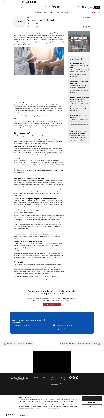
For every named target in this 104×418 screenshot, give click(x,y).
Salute (51, 12)
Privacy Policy (69, 325)
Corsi (35, 379)
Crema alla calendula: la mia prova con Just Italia (78, 82)
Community (37, 12)
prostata (60, 35)
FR (86, 7)
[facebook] (70, 377)
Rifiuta (92, 406)
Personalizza (91, 402)
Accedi (91, 7)
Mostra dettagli (22, 415)
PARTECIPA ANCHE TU (52, 304)
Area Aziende (96, 12)
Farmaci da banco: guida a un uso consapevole (78, 116)
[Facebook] (80, 27)
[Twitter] (83, 27)
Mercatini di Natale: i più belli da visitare (20, 343)
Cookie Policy (63, 379)
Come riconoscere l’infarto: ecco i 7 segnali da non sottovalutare (78, 132)
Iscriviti (97, 7)
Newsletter (53, 381)
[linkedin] (77, 377)
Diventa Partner (54, 384)
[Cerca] (22, 7)
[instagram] (74, 377)
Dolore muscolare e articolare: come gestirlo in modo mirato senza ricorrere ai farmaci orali (79, 99)
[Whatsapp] (86, 27)
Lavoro (58, 12)
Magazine (65, 12)
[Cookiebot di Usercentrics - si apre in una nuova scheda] (9, 415)
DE (83, 7)
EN (79, 7)
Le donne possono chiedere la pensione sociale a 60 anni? (78, 343)
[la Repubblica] (29, 2)
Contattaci (53, 379)
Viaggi (45, 12)
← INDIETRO (19, 21)
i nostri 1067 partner (26, 399)
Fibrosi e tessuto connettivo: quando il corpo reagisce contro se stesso (78, 65)
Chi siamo (53, 377)
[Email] (89, 27)
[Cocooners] (52, 7)
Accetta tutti (92, 398)
